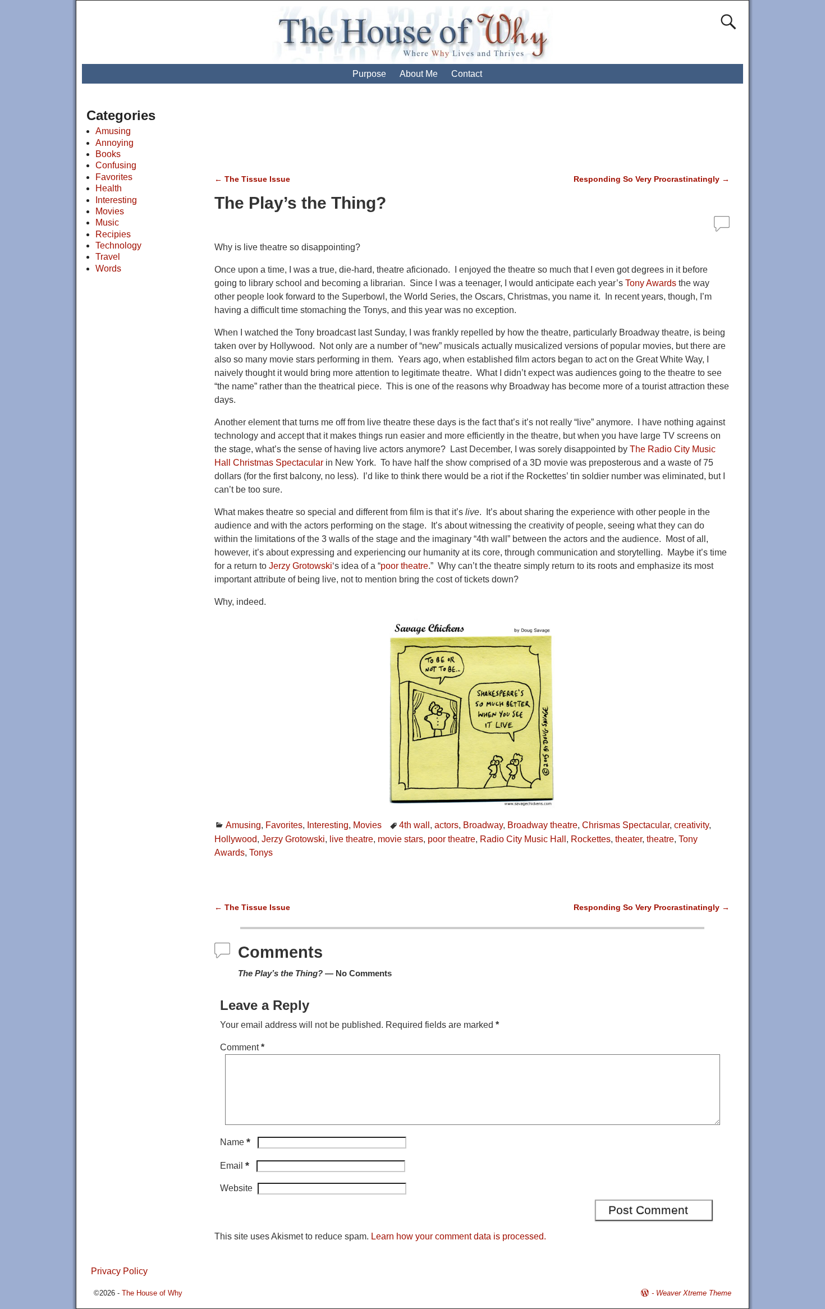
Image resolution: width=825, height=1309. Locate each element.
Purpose (369, 74)
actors (446, 825)
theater (628, 839)
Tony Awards (650, 283)
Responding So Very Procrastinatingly (652, 178)
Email (234, 1165)
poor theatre (404, 566)
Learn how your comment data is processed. (458, 1236)
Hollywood (235, 839)
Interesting (328, 825)
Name (235, 1142)
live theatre (351, 839)
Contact (466, 74)
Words (108, 268)
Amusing (243, 825)
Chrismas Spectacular (626, 825)
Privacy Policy (119, 1271)
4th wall (414, 825)
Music (107, 222)
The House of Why (152, 1293)
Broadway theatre (542, 825)
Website (236, 1188)
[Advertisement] (423, 134)
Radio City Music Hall (523, 839)
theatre (660, 839)
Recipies (113, 234)
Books (108, 154)
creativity (691, 825)
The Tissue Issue (252, 178)
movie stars (400, 839)
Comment (242, 1047)
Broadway (483, 825)
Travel (107, 256)
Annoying (114, 143)
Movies (367, 825)
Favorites (283, 825)
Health (108, 188)
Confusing (115, 165)
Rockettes (591, 839)
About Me (419, 74)
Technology (118, 245)
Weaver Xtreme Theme (693, 1293)
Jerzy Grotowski (300, 566)
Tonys (261, 852)
